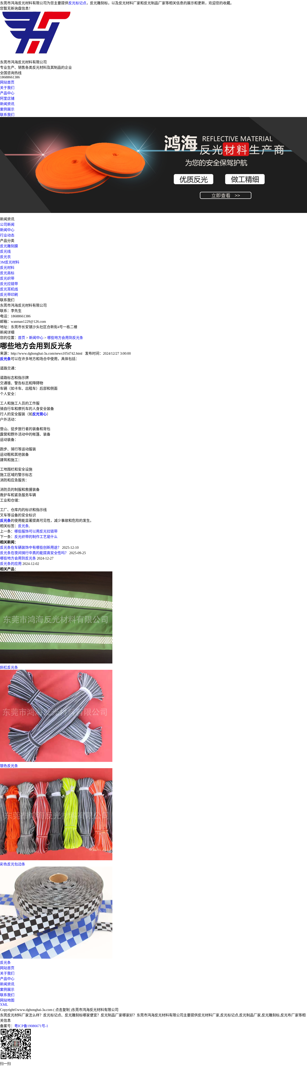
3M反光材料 (9, 262)
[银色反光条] (56, 761)
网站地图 (7, 1000)
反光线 (5, 251)
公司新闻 (7, 224)
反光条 (23, 526)
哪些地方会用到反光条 (65, 338)
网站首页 (7, 82)
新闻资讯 (7, 104)
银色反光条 (9, 766)
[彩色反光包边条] (56, 859)
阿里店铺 (7, 98)
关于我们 (7, 88)
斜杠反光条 (9, 667)
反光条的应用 (11, 564)
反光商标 (7, 273)
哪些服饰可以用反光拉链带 (36, 531)
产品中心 (7, 93)
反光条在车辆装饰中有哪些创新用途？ (30, 547)
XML (4, 1004)
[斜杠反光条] (56, 662)
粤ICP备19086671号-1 (31, 1026)
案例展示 (7, 109)
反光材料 (7, 268)
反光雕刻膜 (9, 246)
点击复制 (62, 1010)
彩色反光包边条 (12, 864)
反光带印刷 (9, 294)
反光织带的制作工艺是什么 (36, 537)
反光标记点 (77, 3)
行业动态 (7, 235)
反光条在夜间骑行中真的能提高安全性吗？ (34, 553)
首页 (21, 338)
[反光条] (56, 957)
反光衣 (5, 257)
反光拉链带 (9, 284)
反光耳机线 (9, 289)
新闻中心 (7, 230)
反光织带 (7, 278)
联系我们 (7, 115)
